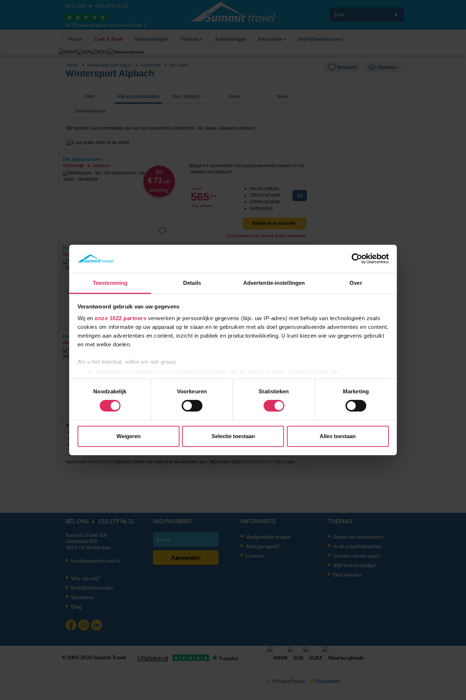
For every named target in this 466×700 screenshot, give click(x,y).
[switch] (192, 406)
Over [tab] (356, 283)
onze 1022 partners (120, 318)
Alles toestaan (338, 436)
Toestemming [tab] (110, 283)
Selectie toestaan (233, 436)
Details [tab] (192, 283)
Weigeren (128, 436)
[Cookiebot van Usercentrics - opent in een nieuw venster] (357, 258)
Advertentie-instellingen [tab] (274, 283)
